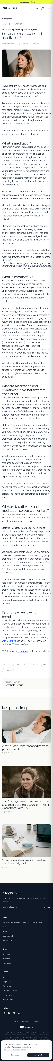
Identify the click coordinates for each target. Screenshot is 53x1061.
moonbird (6, 959)
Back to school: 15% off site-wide (26, 2)
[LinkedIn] (14, 1013)
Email (45, 665)
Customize (15, 1055)
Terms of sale (8, 999)
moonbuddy (7, 963)
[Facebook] (9, 1013)
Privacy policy (8, 995)
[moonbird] (10, 8)
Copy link (8, 670)
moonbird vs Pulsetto (11, 990)
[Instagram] (4, 1013)
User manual (8, 936)
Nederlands (26, 1021)
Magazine (6, 24)
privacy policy (24, 1047)
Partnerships (8, 986)
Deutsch (36, 1021)
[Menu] (48, 8)
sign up (47, 907)
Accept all (38, 1055)
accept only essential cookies (15, 1049)
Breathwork (17, 24)
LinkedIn (34, 665)
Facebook (21, 665)
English (16, 1021)
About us (6, 977)
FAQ (4, 927)
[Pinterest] (19, 1013)
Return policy (8, 940)
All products (7, 954)
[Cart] (42, 8)
